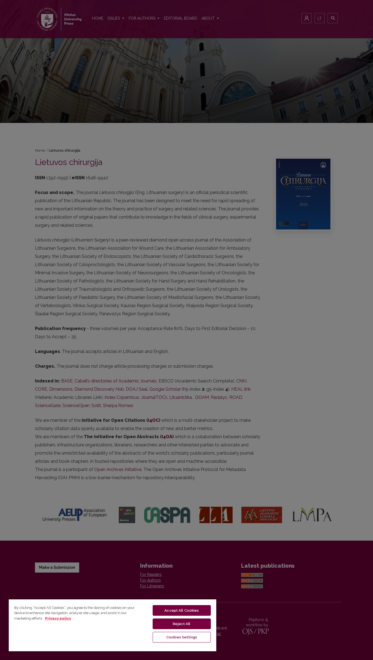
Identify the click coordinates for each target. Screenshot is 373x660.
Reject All (181, 624)
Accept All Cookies (181, 610)
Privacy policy (58, 618)
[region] (112, 625)
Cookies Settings (181, 637)
